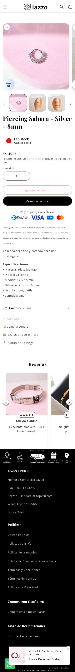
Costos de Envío (19, 535)
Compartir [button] (14, 318)
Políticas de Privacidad (23, 587)
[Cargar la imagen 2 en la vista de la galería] (37, 103)
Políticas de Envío (20, 543)
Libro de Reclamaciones (24, 636)
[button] (5, 7)
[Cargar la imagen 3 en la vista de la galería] (56, 103)
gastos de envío (34, 158)
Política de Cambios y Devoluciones (32, 561)
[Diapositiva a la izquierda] (4, 104)
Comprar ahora (37, 201)
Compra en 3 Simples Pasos (27, 612)
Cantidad (8, 168)
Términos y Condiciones (24, 570)
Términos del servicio (22, 578)
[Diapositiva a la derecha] (71, 104)
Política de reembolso (22, 552)
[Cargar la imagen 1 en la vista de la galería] (18, 103)
